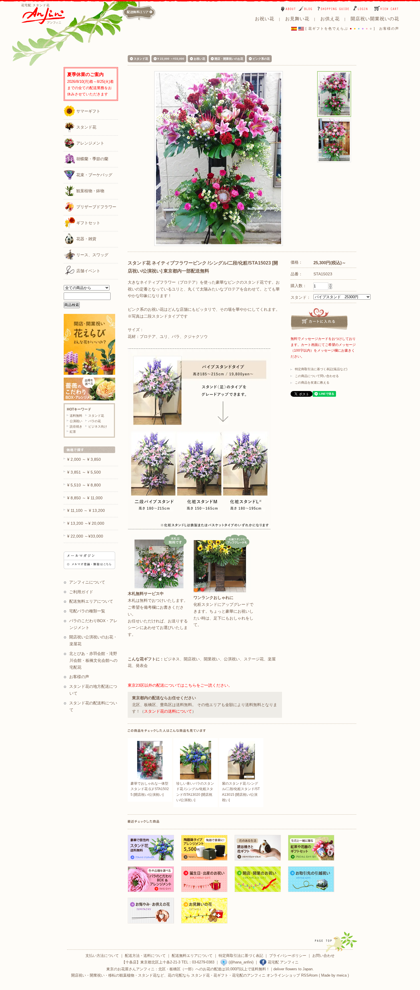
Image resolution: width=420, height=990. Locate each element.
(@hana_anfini (239, 962)
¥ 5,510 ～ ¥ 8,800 (84, 485)
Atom (313, 975)
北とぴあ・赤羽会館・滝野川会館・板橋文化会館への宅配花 (93, 660)
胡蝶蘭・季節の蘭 (91, 159)
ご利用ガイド (81, 592)
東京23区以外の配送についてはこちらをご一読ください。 (180, 685)
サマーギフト (87, 111)
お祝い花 (199, 58)
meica (342, 975)
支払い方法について (102, 955)
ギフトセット (87, 223)
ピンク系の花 (261, 58)
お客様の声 (389, 29)
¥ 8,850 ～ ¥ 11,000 (85, 498)
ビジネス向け (97, 426)
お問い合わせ (323, 955)
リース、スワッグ (91, 254)
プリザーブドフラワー (95, 207)
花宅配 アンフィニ (283, 962)
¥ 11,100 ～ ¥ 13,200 (86, 510)
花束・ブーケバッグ (93, 175)
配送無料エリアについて (91, 601)
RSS (305, 975)
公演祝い (76, 421)
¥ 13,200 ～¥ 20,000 (85, 523)
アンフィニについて (87, 582)
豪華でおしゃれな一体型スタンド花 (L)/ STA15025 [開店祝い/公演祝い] (150, 788)
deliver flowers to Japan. (293, 969)
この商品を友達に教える (312, 382)
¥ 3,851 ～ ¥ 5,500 (84, 472)
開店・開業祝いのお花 (229, 58)
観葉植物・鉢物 (89, 191)
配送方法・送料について (145, 955)
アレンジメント (89, 143)
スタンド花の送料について (168, 711)
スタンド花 (85, 127)
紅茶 (73, 431)
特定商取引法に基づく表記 (241, 955)
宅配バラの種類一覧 (87, 611)
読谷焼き (76, 426)
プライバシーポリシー (287, 955)
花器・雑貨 (85, 239)
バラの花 (94, 421)
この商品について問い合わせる (317, 376)
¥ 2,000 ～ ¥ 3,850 (84, 459)
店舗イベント (87, 270)
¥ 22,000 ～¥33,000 (170, 58)
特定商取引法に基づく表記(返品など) (321, 369)
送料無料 (76, 415)
